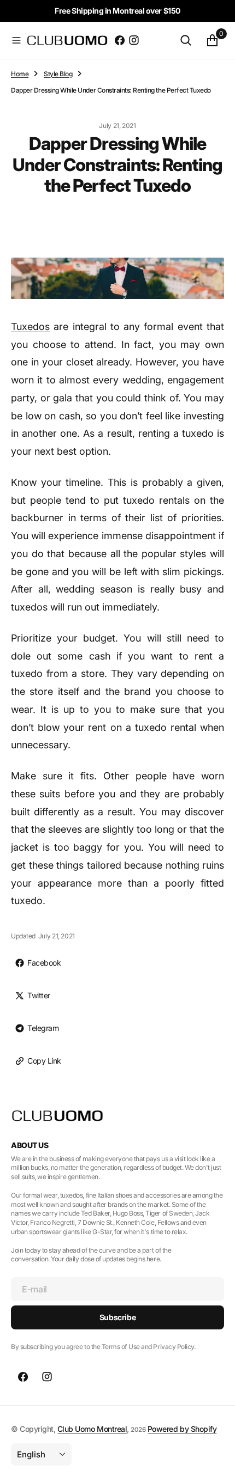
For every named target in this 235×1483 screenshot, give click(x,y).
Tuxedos (30, 326)
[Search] (186, 40)
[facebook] (120, 40)
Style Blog (58, 74)
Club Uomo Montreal (92, 1428)
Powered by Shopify (182, 1428)
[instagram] (134, 40)
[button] (16, 40)
